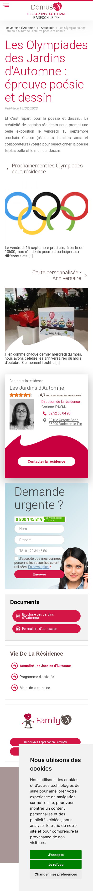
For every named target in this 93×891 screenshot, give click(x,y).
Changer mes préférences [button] (56, 874)
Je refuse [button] (55, 864)
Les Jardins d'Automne (20, 28)
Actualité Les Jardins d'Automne (45, 666)
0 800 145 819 (29, 519)
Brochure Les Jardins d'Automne (38, 616)
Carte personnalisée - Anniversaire (56, 275)
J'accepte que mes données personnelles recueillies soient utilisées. (38, 563)
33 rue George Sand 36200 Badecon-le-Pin (65, 422)
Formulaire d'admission (39, 629)
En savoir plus (38, 567)
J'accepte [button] (56, 855)
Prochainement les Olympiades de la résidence (47, 168)
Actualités (47, 28)
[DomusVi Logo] (46, 6)
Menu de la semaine (35, 688)
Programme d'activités (37, 677)
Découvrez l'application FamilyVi (45, 742)
